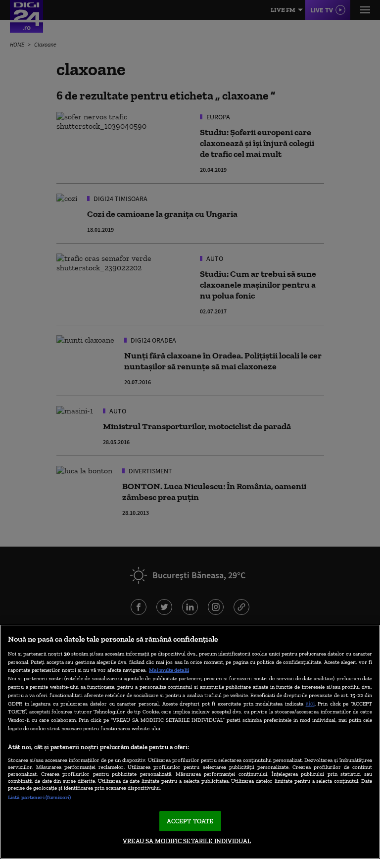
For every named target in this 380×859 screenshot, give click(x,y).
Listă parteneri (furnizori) (39, 797)
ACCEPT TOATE (190, 821)
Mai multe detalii (169, 669)
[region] (190, 741)
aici (310, 703)
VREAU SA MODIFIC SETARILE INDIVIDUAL (187, 841)
